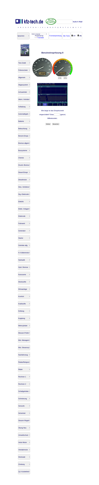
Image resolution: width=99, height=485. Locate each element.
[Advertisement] (49, 9)
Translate (40, 38)
